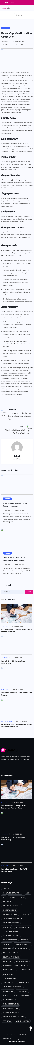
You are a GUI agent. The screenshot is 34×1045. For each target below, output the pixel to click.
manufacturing (24, 982)
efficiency (24, 940)
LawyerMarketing (9, 978)
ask (4, 897)
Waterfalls (7, 1021)
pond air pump (23, 991)
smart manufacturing (11, 1008)
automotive (7, 901)
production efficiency (10, 1000)
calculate (25, 914)
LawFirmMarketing (9, 974)
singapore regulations (11, 1004)
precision (6, 995)
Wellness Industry (22, 1021)
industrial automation (11, 953)
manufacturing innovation (12, 987)
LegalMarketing (8, 982)
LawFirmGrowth (24, 970)
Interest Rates (8, 970)
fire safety (7, 948)
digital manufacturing (11, 935)
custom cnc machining (11, 931)
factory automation (23, 944)
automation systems (17, 897)
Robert (7, 510)
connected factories (22, 927)
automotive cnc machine (11, 906)
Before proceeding (9, 910)
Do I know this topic (10, 940)
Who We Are (23, 1035)
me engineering (8, 991)
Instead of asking (21, 961)
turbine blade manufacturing (13, 1017)
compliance (7, 927)
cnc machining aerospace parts (14, 918)
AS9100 (28, 893)
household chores (21, 948)
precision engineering (21, 995)
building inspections (10, 914)
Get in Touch (11, 1035)
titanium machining (10, 1012)
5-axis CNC (6, 889)
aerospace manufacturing (12, 893)
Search (29, 592)
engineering (7, 944)
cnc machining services (11, 923)
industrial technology (11, 957)
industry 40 (7, 961)
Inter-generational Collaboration (15, 965)
